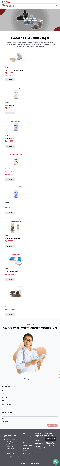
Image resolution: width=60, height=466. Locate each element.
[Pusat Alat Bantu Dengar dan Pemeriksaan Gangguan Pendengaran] (8, 6)
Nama (4, 390)
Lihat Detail (10, 79)
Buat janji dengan (7, 412)
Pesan (4, 418)
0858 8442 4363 (10, 454)
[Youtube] (9, 2)
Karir (24, 440)
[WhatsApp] (56, 462)
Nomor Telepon (6, 404)
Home (3, 34)
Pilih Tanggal (5, 384)
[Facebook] (2, 2)
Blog (24, 443)
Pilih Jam (4, 397)
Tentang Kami (27, 437)
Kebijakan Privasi (27, 446)
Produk (10, 34)
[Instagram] (5, 2)
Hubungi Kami (26, 453)
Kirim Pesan (51, 425)
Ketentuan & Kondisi (26, 449)
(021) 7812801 (9, 451)
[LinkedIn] (7, 2)
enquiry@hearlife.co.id (11, 457)
